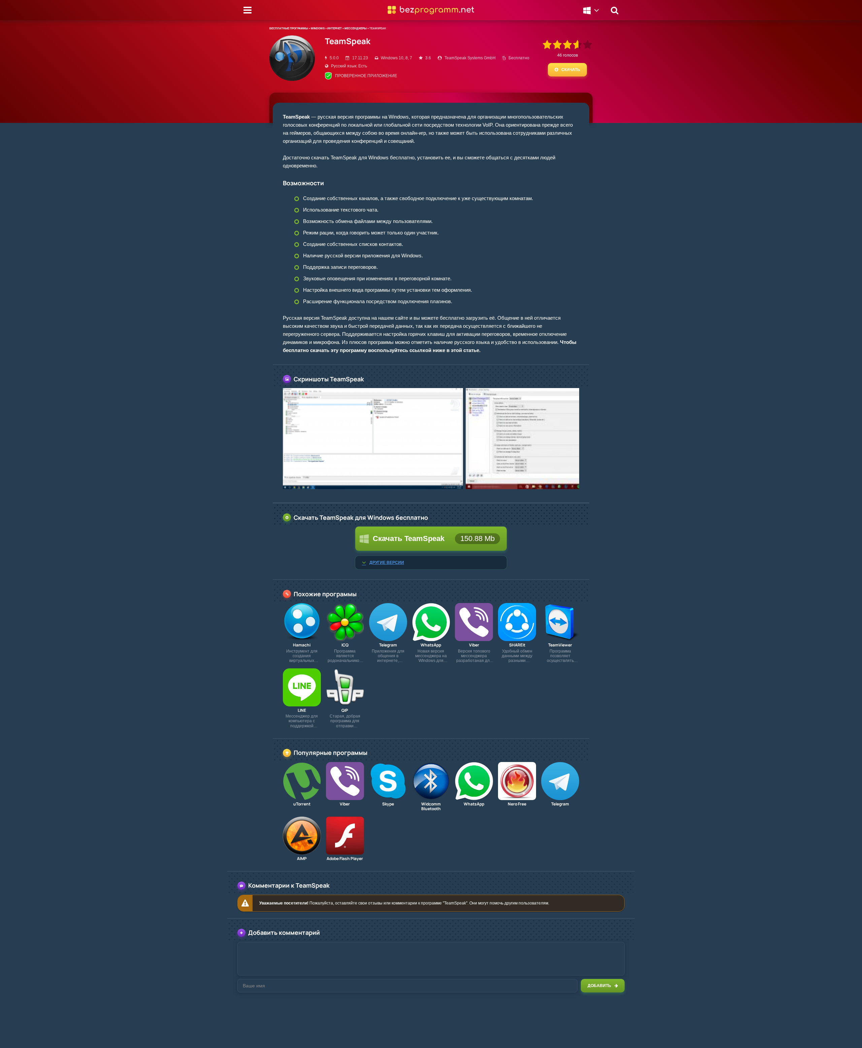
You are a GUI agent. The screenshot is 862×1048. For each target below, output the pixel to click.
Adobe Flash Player (345, 858)
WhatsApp (431, 645)
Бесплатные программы (288, 28)
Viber (474, 645)
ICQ (345, 645)
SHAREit (517, 645)
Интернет (334, 28)
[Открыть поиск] (614, 10)
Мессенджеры (355, 28)
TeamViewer (560, 645)
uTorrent (301, 804)
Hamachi (301, 645)
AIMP (302, 858)
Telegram (388, 645)
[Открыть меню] (247, 10)
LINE (302, 710)
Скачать (570, 69)
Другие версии (386, 562)
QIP (344, 710)
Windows (318, 28)
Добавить (599, 985)
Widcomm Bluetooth (431, 807)
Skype (388, 804)
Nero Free (517, 804)
